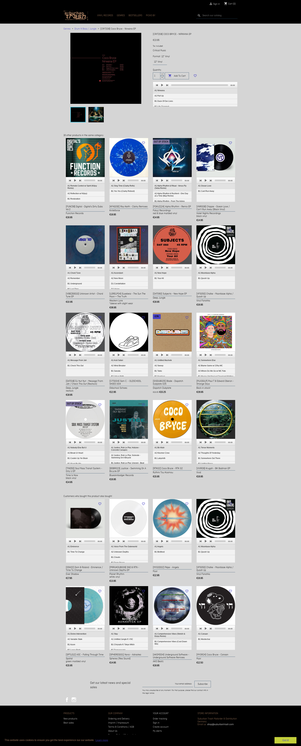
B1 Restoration (74, 199)
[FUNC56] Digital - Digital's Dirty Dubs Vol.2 (84, 208)
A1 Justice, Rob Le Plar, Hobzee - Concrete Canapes (125, 449)
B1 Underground (75, 284)
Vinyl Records (105, 15)
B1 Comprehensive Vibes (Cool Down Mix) (171, 642)
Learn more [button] (101, 740)
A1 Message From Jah (77, 360)
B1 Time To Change (76, 552)
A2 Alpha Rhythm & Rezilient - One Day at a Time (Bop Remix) (171, 194)
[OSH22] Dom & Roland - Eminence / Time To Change (84, 569)
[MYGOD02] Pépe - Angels (166, 567)
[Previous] (157, 85)
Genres (121, 15)
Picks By (150, 15)
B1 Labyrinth (160, 458)
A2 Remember (74, 278)
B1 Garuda (115, 371)
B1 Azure (71, 644)
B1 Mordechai (204, 639)
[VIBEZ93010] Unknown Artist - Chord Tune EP (84, 295)
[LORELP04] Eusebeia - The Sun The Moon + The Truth (127, 295)
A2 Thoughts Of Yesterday (209, 453)
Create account (161, 727)
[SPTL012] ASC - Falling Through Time (84, 654)
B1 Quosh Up (204, 278)
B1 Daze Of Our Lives (164, 101)
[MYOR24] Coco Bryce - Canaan (212, 654)
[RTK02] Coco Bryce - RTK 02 (168, 468)
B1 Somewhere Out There (209, 458)
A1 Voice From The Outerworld (124, 546)
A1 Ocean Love (204, 186)
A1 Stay (114, 634)
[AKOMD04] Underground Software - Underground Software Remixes (171, 656)
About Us (112, 731)
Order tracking (160, 718)
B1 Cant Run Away (206, 191)
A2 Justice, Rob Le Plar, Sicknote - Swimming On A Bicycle (125, 456)
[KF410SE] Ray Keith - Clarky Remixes (128, 206)
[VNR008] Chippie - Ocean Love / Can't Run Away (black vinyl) (213, 208)
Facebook (67, 700)
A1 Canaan (203, 634)
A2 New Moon (117, 278)
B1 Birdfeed (160, 552)
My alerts (157, 731)
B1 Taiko (158, 371)
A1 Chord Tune (74, 273)
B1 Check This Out (75, 366)
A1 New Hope (160, 273)
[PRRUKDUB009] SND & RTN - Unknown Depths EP (124, 569)
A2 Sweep (159, 366)
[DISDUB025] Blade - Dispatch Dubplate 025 (168, 383)
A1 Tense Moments (206, 448)
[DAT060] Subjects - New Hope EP (170, 293)
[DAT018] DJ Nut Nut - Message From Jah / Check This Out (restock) (84, 383)
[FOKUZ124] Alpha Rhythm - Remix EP (172, 206)
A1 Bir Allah (159, 448)
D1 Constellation (118, 284)
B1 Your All (159, 278)
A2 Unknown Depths (120, 552)
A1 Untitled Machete (163, 360)
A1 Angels (159, 546)
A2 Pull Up (159, 96)
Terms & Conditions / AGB (121, 727)
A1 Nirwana (160, 90)
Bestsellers (135, 15)
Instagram (74, 700)
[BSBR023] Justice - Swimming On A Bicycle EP (127, 470)
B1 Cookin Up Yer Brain (78, 458)
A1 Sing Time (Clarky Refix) (123, 186)
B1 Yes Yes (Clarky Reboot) (123, 191)
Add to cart (177, 76)
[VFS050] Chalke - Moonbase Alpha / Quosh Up (214, 295)
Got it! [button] (285, 740)
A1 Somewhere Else (207, 360)
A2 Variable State (75, 639)
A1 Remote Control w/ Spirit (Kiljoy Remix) (82, 187)
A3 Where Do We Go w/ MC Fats (212, 371)
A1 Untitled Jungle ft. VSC (122, 639)
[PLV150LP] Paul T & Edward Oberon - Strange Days (215, 383)
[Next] (167, 85)
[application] (195, 94)
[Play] (162, 85)
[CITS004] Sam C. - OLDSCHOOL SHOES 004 (125, 383)
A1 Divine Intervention (77, 634)
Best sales (68, 722)
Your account (161, 713)
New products (70, 718)
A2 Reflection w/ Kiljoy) (77, 193)
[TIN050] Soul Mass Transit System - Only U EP (84, 470)
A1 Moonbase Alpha (206, 273)
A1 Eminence (73, 546)
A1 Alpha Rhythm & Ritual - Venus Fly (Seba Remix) (170, 187)
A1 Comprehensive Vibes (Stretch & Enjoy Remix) (170, 635)
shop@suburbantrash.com (220, 724)
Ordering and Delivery (118, 718)
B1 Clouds (115, 557)
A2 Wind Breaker (118, 366)
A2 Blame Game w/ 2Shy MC (210, 366)
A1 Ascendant (117, 273)
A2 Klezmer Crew (162, 453)
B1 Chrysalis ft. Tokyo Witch (123, 644)
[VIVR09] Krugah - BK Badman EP (213, 468)
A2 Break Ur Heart (75, 453)
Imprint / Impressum (118, 722)
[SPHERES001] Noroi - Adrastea (125, 654)
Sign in (156, 722)
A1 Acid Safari (117, 360)
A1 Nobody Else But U (77, 448)
